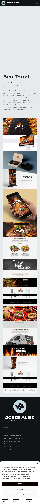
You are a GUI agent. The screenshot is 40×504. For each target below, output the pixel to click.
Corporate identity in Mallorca (13, 438)
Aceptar (20, 484)
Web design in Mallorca (11, 446)
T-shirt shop (8, 449)
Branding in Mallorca (10, 444)
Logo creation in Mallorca (12, 441)
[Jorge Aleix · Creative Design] (10, 2)
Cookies (20, 425)
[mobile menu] (37, 3)
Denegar (20, 489)
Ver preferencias (20, 494)
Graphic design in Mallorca (12, 435)
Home (6, 460)
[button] (37, 464)
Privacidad (13, 425)
